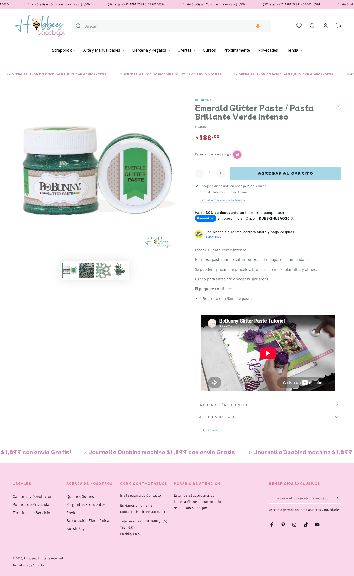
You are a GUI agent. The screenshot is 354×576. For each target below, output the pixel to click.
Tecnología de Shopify (28, 565)
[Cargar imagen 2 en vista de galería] (86, 270)
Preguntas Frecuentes (86, 504)
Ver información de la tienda (222, 200)
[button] (258, 26)
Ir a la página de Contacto (140, 495)
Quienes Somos (80, 496)
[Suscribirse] (338, 497)
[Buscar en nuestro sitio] (78, 25)
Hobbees (30, 558)
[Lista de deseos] (299, 25)
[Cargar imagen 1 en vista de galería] (69, 270)
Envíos (72, 512)
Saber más (213, 236)
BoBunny (203, 99)
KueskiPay (75, 528)
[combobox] (176, 26)
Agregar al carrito (286, 173)
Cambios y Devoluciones (35, 496)
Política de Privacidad (32, 504)
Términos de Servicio (32, 512)
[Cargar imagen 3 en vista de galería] (103, 270)
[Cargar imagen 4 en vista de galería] (119, 270)
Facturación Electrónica (88, 520)
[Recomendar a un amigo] (237, 154)
